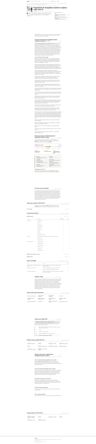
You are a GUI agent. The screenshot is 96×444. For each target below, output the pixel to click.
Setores (43, 441)
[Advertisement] (48, 27)
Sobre (45, 441)
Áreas (55, 1)
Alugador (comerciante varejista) (44, 35)
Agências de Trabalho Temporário (50, 171)
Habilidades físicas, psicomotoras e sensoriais (47, 254)
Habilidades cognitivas (47, 216)
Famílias (58, 1)
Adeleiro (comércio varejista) (47, 34)
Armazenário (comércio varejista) (44, 36)
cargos (28, 1)
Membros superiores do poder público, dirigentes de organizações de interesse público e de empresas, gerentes (42, 3)
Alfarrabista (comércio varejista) (55, 34)
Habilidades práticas (47, 256)
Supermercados (51, 170)
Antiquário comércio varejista (52, 35)
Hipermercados (37, 171)
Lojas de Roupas (42, 171)
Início (27, 3)
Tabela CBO (52, 1)
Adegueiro (42, 34)
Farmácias (56, 170)
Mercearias (57, 171)
